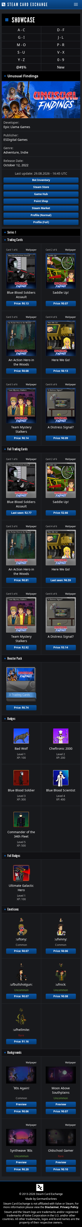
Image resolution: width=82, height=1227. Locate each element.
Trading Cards (15, 240)
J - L (60, 37)
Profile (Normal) (41, 215)
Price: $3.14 (60, 647)
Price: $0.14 (21, 438)
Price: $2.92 (21, 647)
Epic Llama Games (16, 127)
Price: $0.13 (21, 303)
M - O (21, 44)
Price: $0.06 (60, 951)
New (61, 67)
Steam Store (41, 187)
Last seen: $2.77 (21, 513)
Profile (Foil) (41, 222)
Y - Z (21, 59)
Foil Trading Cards (17, 449)
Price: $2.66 (60, 513)
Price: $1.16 (21, 1041)
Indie (24, 152)
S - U (21, 52)
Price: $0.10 (60, 1169)
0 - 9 (60, 59)
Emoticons (13, 909)
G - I (21, 37)
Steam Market (41, 208)
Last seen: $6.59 (61, 580)
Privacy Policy (69, 1207)
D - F (60, 29)
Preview (21, 1104)
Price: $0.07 (60, 303)
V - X (60, 52)
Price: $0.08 (21, 371)
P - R (60, 44)
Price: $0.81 (21, 580)
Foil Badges (13, 856)
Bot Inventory (41, 180)
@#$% (21, 67)
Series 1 (11, 232)
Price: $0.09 (60, 438)
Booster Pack (14, 658)
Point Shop (41, 201)
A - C (21, 29)
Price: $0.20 (21, 1169)
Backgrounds (14, 1052)
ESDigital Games (15, 140)
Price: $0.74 (21, 707)
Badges (11, 719)
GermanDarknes (47, 1199)
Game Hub (41, 194)
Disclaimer (52, 1207)
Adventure (11, 152)
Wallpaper (31, 249)
